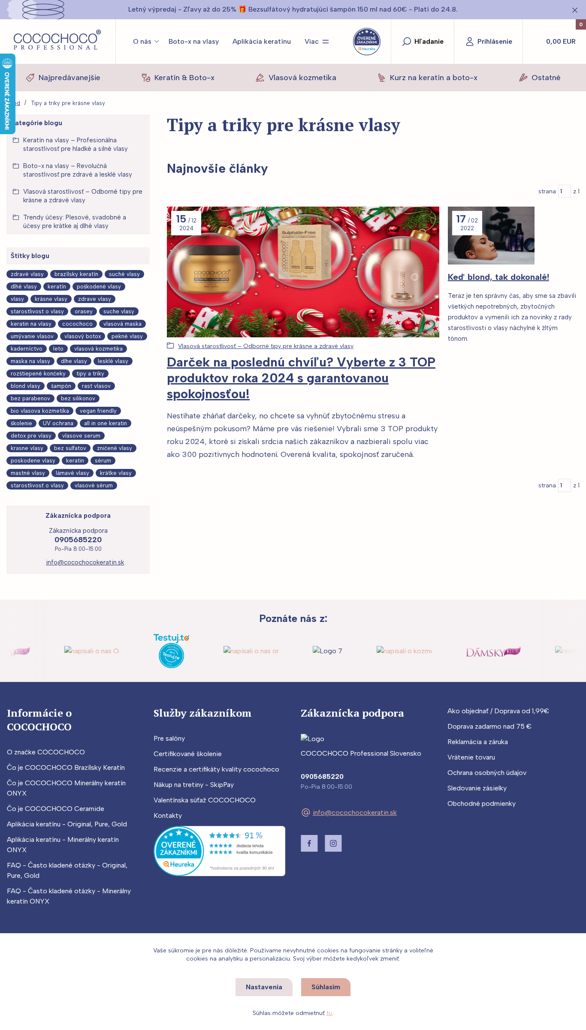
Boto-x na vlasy (194, 41)
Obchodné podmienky (481, 803)
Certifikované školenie (188, 754)
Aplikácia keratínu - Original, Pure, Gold (67, 824)
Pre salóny (169, 738)
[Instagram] (333, 843)
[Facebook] (309, 843)
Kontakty (168, 815)
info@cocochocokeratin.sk (85, 562)
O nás (142, 41)
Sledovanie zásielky (477, 788)
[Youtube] (357, 843)
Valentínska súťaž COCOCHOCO (205, 800)
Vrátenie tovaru (471, 757)
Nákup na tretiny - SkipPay (194, 785)
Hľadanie (429, 41)
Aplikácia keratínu (262, 41)
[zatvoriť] (575, 10)
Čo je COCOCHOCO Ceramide (55, 809)
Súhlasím (325, 987)
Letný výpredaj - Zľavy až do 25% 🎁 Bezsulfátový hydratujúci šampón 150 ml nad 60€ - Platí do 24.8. (293, 9)
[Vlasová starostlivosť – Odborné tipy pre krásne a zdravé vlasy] (303, 272)
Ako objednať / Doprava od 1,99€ (498, 711)
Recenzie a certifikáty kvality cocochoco (216, 769)
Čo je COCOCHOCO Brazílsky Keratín (66, 767)
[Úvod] (58, 42)
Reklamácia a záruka (477, 742)
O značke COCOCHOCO (46, 752)
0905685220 (78, 539)
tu (329, 1013)
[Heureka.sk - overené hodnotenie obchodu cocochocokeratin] (219, 850)
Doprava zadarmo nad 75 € (489, 726)
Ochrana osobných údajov (486, 773)
